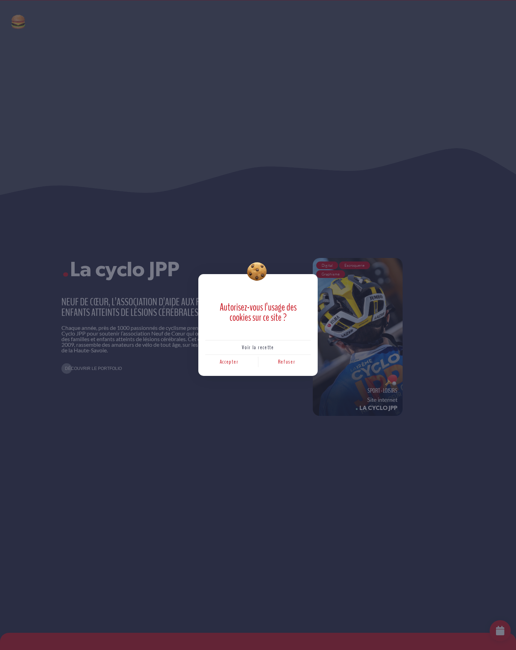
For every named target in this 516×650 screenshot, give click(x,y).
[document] (258, 325)
